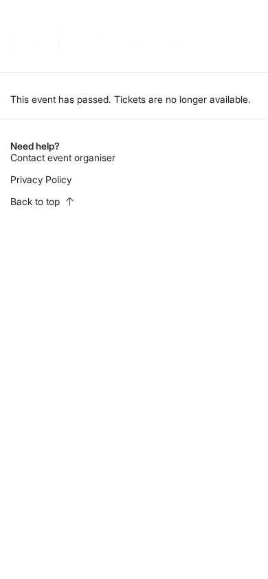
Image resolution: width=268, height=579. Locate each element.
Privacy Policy (40, 179)
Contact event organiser (62, 157)
